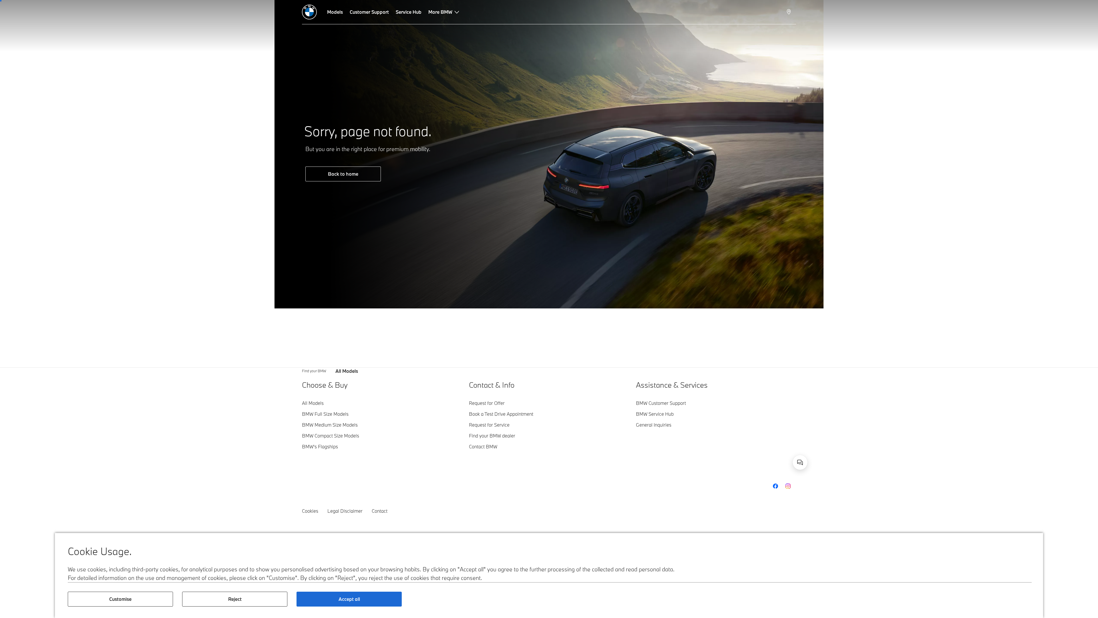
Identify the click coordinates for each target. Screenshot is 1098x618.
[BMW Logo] (309, 12)
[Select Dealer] (789, 12)
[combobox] (800, 462)
